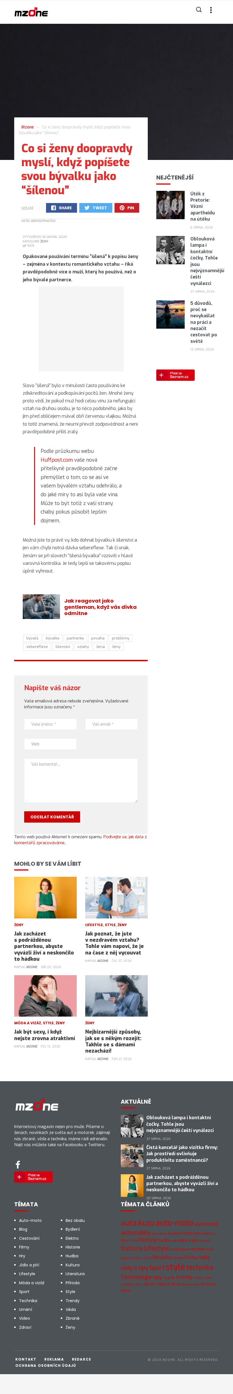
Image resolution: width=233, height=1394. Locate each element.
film (124, 1240)
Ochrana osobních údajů (45, 1365)
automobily (136, 1233)
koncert (205, 1241)
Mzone (32, 967)
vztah (208, 1278)
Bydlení (73, 1229)
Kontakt (25, 1359)
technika (199, 1267)
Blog (23, 1229)
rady (204, 1257)
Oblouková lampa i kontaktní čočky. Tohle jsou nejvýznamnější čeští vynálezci (180, 1124)
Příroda (73, 1283)
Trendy (73, 1301)
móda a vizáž (140, 1258)
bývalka (52, 638)
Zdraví (25, 1327)
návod (177, 1257)
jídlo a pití (189, 1240)
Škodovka (208, 1284)
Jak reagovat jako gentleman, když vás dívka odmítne (100, 607)
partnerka (75, 638)
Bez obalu (75, 1220)
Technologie (136, 1277)
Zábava (163, 1284)
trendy (184, 1277)
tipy (157, 1277)
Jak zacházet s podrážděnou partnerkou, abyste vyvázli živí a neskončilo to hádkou (44, 946)
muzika (197, 1249)
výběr (138, 1284)
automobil (206, 1224)
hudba (164, 1240)
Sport (24, 1291)
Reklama (54, 1359)
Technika (28, 1301)
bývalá (32, 638)
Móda (125, 1258)
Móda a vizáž (27, 1023)
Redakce (81, 1359)
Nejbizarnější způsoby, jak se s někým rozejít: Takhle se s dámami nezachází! (113, 1041)
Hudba (72, 1256)
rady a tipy (134, 1268)
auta (128, 1223)
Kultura (73, 1265)
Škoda (176, 1284)
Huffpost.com (57, 460)
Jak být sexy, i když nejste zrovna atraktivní (44, 1035)
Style (110, 924)
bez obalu (159, 1234)
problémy (120, 638)
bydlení (174, 1233)
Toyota (169, 1277)
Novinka (161, 1257)
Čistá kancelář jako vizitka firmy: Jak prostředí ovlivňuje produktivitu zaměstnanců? (182, 1153)
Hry (22, 1256)
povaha (98, 638)
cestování (191, 1233)
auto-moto (175, 1223)
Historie (73, 1247)
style (175, 1267)
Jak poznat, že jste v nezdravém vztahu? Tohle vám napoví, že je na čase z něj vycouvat (114, 943)
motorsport (180, 1249)
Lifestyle (94, 924)
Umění (25, 1309)
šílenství (62, 646)
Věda (71, 1309)
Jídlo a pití (29, 1265)
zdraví (149, 1284)
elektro (208, 1233)
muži (209, 1249)
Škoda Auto (190, 1284)
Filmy (24, 1247)
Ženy (44, 241)
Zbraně (73, 1318)
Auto (146, 1223)
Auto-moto (30, 1220)
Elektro (72, 1238)
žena (100, 646)
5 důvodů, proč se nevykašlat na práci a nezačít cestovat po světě (203, 322)
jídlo (175, 1241)
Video (24, 1318)
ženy (116, 646)
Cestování (29, 1238)
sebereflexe (37, 646)
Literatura (75, 1274)
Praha (190, 1257)
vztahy (83, 646)
